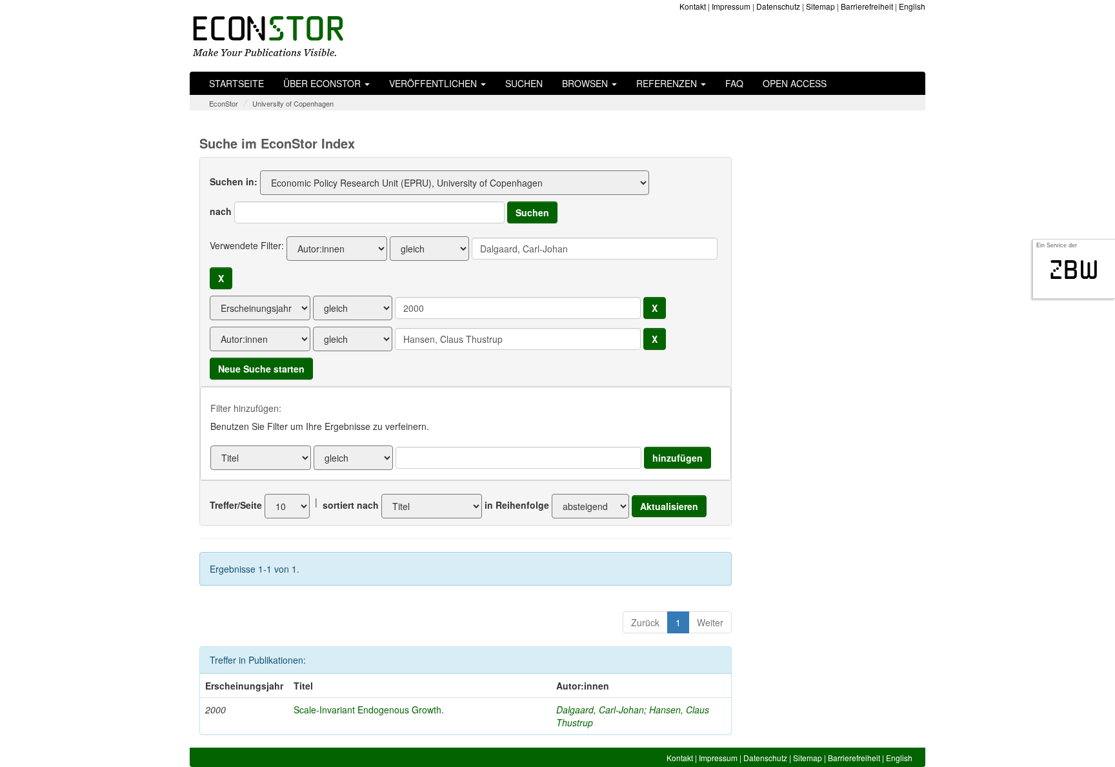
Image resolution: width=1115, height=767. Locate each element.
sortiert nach (351, 504)
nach (221, 211)
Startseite (236, 83)
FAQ (734, 83)
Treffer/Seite (236, 504)
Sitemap (820, 6)
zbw (1074, 270)
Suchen (524, 83)
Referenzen (667, 83)
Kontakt (692, 6)
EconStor (223, 103)
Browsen (586, 83)
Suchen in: (233, 181)
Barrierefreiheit (867, 6)
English (912, 6)
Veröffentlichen (434, 83)
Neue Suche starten (261, 368)
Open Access (795, 83)
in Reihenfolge (517, 504)
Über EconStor (323, 83)
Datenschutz (778, 6)
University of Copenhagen (293, 103)
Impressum (731, 6)
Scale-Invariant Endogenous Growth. (369, 709)
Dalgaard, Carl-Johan (600, 709)
